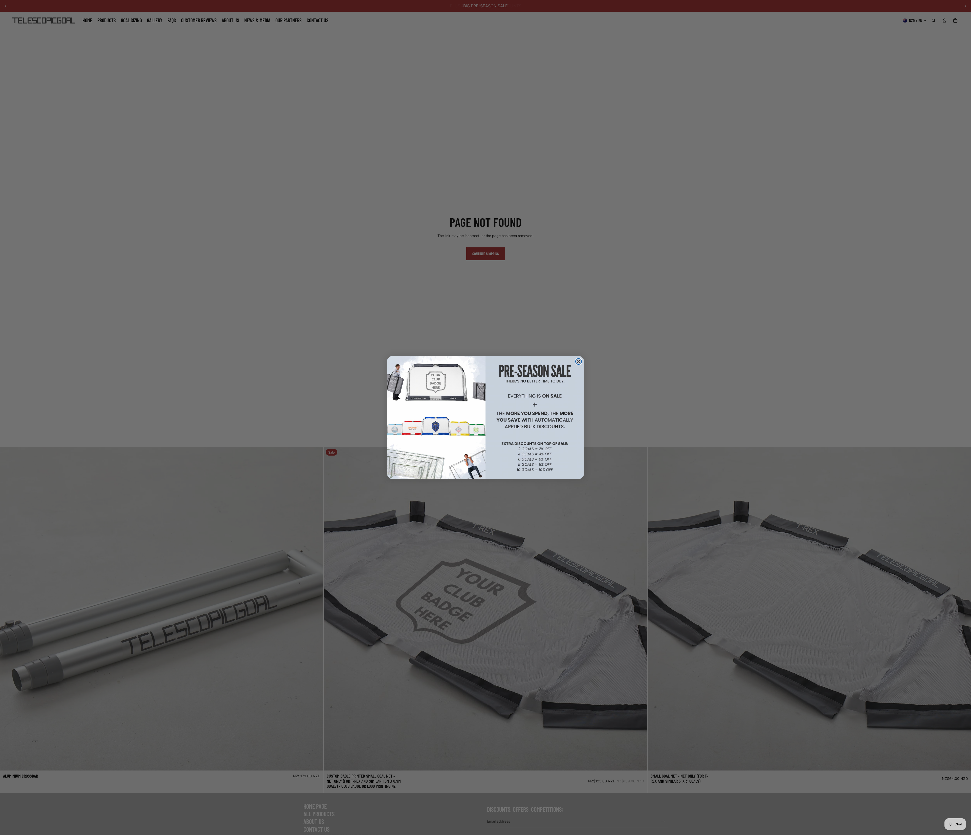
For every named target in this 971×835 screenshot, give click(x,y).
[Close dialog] (579, 361)
